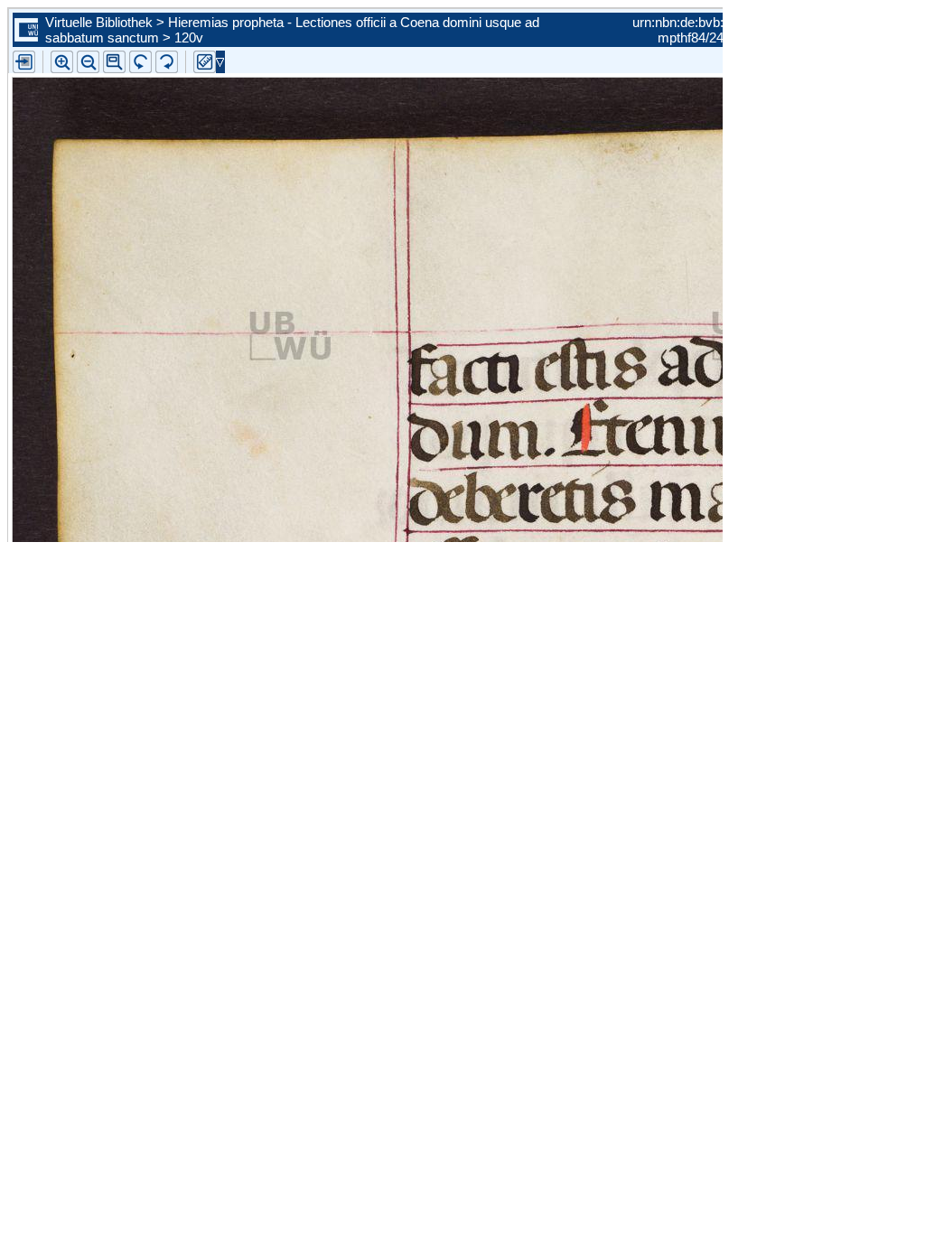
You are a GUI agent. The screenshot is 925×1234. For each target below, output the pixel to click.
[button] (114, 62)
